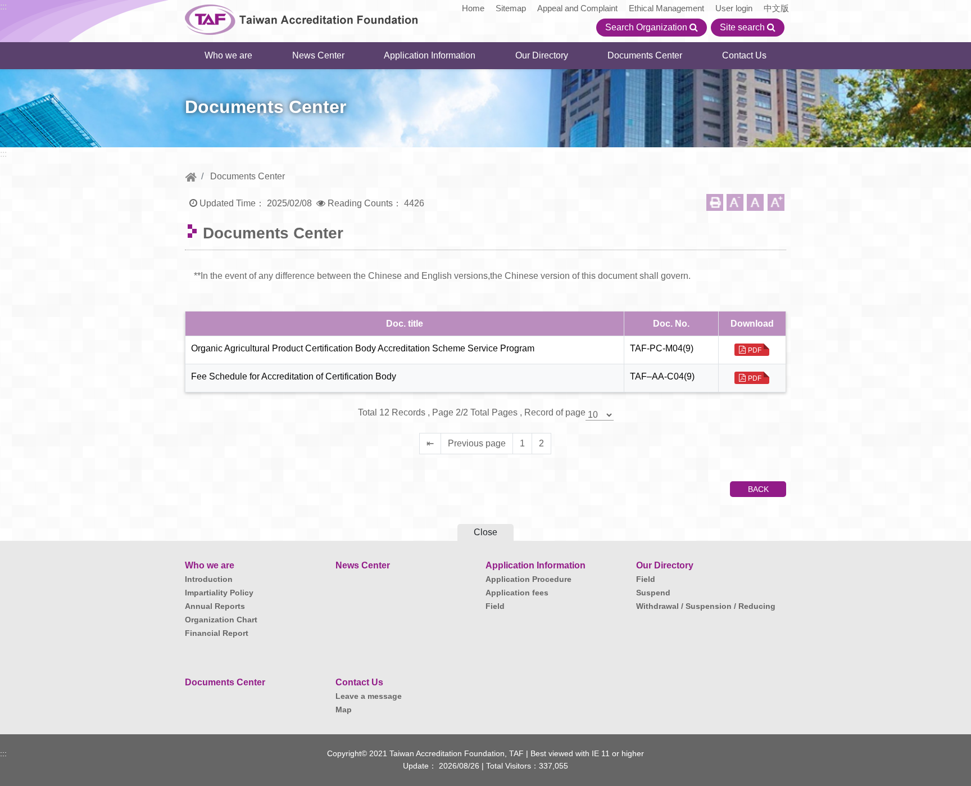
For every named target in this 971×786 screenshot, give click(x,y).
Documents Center (644, 55)
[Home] (191, 176)
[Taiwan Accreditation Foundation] (301, 18)
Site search (743, 27)
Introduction (209, 579)
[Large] (776, 202)
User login (733, 8)
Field (495, 606)
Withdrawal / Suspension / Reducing (705, 606)
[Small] (735, 202)
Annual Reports (215, 606)
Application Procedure (528, 579)
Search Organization (647, 27)
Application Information (429, 55)
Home (473, 8)
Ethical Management (666, 8)
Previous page (477, 443)
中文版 (776, 8)
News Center (318, 55)
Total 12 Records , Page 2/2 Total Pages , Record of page (472, 412)
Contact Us (744, 55)
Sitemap (511, 8)
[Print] (714, 202)
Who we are (228, 55)
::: (3, 6)
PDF (754, 350)
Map (343, 709)
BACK (758, 489)
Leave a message (368, 696)
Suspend (653, 592)
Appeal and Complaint (577, 8)
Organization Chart (221, 619)
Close (485, 532)
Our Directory (541, 55)
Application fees (517, 592)
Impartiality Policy (219, 592)
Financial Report (216, 633)
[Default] (755, 202)
